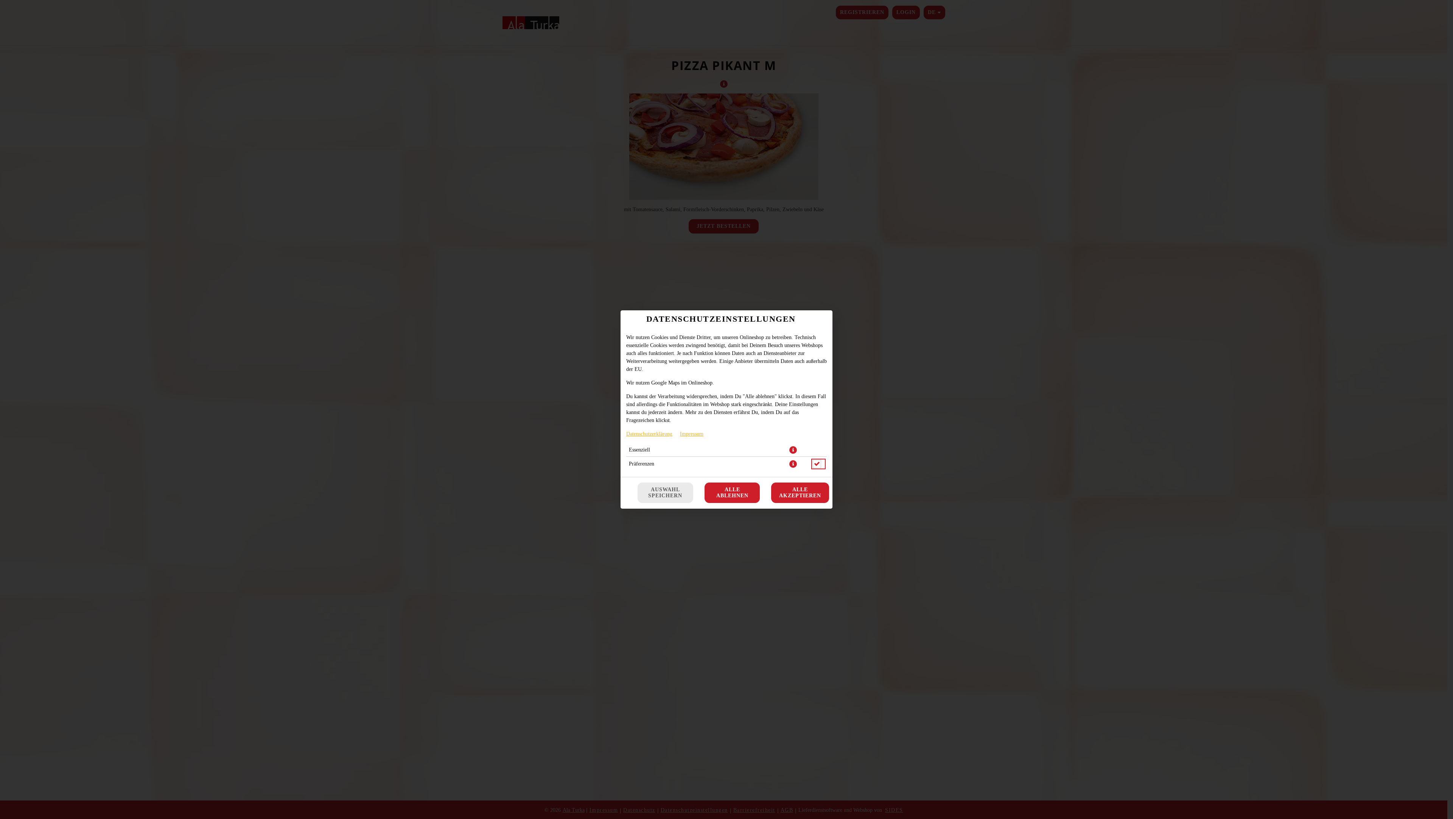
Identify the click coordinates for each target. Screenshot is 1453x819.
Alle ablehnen (732, 492)
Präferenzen (641, 464)
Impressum (691, 434)
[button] (793, 450)
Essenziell (639, 450)
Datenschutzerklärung (649, 434)
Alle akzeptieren (800, 492)
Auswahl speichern (665, 492)
